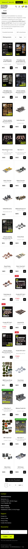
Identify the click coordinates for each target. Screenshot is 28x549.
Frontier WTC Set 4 (20, 350)
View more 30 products (14, 480)
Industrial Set (20, 322)
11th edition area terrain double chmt (7, 91)
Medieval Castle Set (21, 408)
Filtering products (7, 37)
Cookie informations (6, 523)
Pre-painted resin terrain (6, 32)
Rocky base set (7, 294)
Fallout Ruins (7, 467)
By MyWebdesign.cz (15, 546)
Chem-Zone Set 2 (20, 266)
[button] (25, 2)
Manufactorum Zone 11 (7, 150)
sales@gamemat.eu (6, 496)
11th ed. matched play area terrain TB (7, 237)
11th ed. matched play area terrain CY (20, 91)
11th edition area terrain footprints (7, 60)
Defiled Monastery (7, 208)
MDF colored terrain (20, 32)
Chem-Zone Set (7, 180)
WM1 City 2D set (7, 437)
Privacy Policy (4, 520)
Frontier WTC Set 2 (20, 294)
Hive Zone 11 (20, 437)
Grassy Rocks (20, 236)
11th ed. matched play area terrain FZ (7, 121)
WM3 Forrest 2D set (7, 380)
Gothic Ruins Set (21, 120)
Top (23, 546)
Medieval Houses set (21, 208)
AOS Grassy (21, 467)
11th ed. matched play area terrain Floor (7, 351)
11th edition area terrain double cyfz (20, 60)
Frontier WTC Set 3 (7, 322)
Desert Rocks (7, 266)
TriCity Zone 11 (7, 408)
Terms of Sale (4, 518)
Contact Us (4, 516)
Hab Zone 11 (21, 149)
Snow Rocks (21, 380)
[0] (22, 7)
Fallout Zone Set (21, 180)
